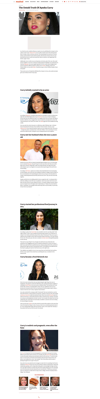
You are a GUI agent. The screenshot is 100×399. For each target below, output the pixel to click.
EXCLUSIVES (33, 1)
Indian (44, 65)
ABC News (28, 170)
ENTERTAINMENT (44, 1)
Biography (26, 64)
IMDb (42, 121)
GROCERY (57, 1)
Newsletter (83, 1)
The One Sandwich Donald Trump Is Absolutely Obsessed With (54, 389)
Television (21, 5)
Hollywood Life (32, 52)
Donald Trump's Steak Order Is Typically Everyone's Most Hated (44, 388)
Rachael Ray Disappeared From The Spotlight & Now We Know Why (23, 388)
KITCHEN (52, 1)
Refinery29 (51, 295)
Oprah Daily (33, 232)
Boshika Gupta (22, 10)
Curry (23, 353)
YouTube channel (45, 238)
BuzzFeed (40, 116)
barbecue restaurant (25, 295)
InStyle (34, 67)
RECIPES (27, 1)
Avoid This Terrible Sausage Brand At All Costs (33, 388)
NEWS (38, 1)
